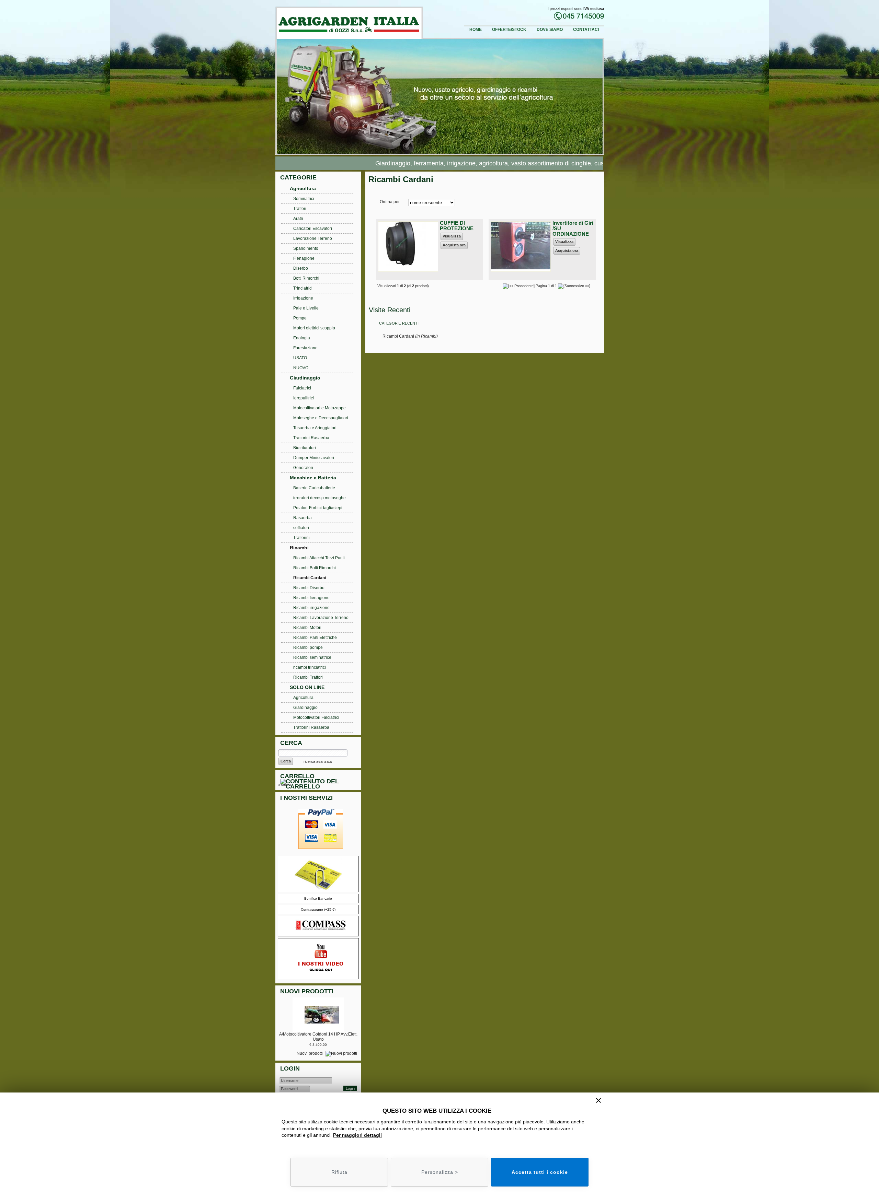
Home (475, 29)
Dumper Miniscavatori (313, 457)
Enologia (301, 338)
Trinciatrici (302, 288)
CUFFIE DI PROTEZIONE (456, 225)
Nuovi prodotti (310, 1053)
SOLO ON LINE (307, 687)
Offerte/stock (509, 29)
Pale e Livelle (306, 308)
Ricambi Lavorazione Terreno (321, 617)
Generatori (303, 467)
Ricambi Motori (307, 627)
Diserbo (300, 268)
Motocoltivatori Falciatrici (316, 717)
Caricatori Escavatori (312, 228)
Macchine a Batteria (313, 477)
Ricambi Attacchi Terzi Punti (319, 558)
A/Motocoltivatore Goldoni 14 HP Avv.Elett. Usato (318, 1037)
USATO (300, 357)
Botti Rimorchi (306, 278)
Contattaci (586, 29)
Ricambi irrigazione (311, 607)
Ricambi (428, 336)
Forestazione (305, 348)
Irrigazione (303, 298)
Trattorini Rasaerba (311, 437)
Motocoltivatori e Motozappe (319, 408)
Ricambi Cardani (398, 336)
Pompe (300, 318)
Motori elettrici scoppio (314, 328)
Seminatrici (303, 198)
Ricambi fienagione (311, 597)
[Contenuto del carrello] (319, 785)
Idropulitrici (303, 398)
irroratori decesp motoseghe (319, 497)
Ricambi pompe (308, 647)
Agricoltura (303, 188)
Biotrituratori (304, 447)
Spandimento (305, 248)
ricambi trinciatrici (309, 667)
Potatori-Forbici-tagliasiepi (317, 507)
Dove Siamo (550, 29)
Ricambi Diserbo (308, 587)
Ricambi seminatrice (312, 657)
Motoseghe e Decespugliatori (320, 418)
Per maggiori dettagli (357, 1135)
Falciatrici (302, 388)
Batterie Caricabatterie (314, 488)
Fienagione (304, 258)
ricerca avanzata (318, 761)
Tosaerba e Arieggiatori (314, 427)
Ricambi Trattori (308, 677)
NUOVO (300, 367)
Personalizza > (439, 1172)
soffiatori (301, 527)
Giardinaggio (305, 378)
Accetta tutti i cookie (540, 1172)
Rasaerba (302, 517)
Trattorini (301, 537)
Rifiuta (339, 1172)
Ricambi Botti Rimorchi (314, 567)
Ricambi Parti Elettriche (315, 637)
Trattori (299, 208)
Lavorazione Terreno (312, 238)
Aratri (298, 218)
